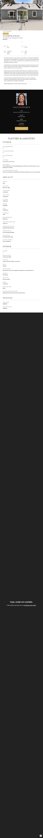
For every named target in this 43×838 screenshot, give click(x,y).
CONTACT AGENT (22, 128)
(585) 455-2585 (21, 116)
